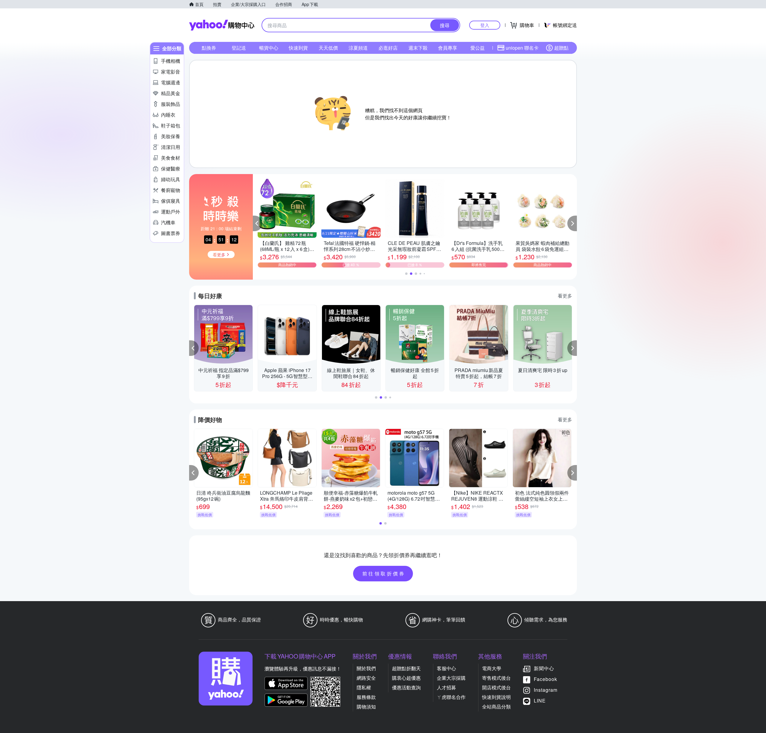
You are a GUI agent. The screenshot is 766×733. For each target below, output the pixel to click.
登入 (484, 25)
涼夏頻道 (358, 47)
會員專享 (447, 47)
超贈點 (561, 47)
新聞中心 (544, 668)
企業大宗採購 (451, 677)
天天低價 (328, 47)
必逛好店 (388, 47)
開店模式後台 (496, 687)
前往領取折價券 (383, 573)
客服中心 (446, 668)
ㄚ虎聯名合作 (451, 697)
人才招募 (446, 687)
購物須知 (366, 706)
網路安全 (366, 677)
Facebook (545, 679)
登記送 (239, 47)
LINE (540, 700)
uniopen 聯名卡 (522, 47)
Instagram (545, 689)
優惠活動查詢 (406, 687)
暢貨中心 (268, 47)
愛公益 (477, 47)
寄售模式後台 (496, 677)
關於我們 (366, 668)
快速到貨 (298, 47)
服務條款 (366, 697)
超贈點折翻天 (406, 668)
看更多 (565, 295)
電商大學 (491, 668)
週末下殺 (418, 47)
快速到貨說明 (496, 697)
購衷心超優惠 (406, 677)
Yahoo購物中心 (221, 25)
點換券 (209, 47)
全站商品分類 (496, 706)
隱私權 (364, 687)
